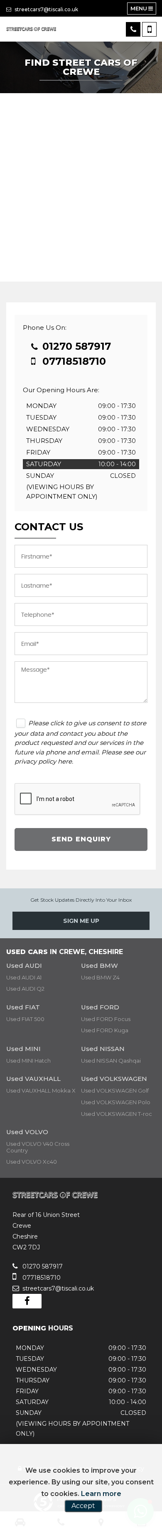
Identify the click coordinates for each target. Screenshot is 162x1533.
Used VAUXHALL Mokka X (41, 1090)
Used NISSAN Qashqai (111, 1060)
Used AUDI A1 (24, 977)
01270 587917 (75, 346)
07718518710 (72, 361)
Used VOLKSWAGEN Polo (115, 1102)
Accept (83, 1506)
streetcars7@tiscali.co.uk (45, 9)
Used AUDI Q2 (25, 988)
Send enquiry (81, 839)
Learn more (101, 1494)
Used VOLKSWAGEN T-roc (116, 1113)
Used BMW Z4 (100, 977)
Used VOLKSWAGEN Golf (115, 1090)
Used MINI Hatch (28, 1060)
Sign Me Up (81, 921)
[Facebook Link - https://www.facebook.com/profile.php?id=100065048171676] (27, 1301)
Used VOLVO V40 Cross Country (37, 1147)
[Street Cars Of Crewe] (31, 29)
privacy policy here (43, 761)
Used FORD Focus (105, 1019)
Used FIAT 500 (25, 1019)
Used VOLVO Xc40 (31, 1161)
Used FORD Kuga (104, 1030)
